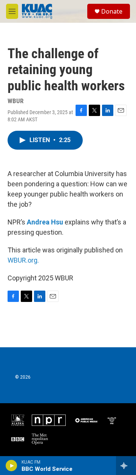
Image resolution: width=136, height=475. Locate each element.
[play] (11, 465)
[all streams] (126, 465)
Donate (111, 11)
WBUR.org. (23, 260)
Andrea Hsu (45, 222)
